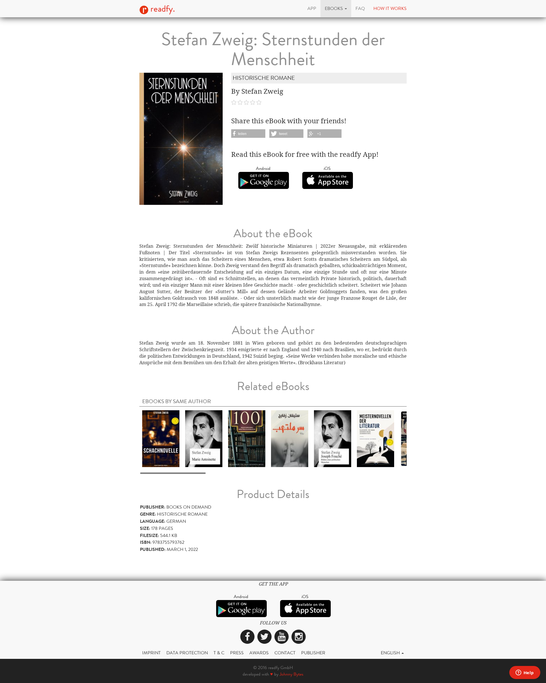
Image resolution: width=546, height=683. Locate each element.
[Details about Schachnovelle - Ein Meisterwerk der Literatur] (160, 438)
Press (237, 652)
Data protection (187, 652)
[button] (335, 8)
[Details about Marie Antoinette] (203, 438)
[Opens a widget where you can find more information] (524, 673)
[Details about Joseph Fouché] (332, 438)
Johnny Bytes (291, 674)
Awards (259, 652)
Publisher (313, 652)
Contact (284, 652)
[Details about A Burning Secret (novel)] (289, 438)
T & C (219, 652)
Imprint (151, 652)
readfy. (161, 8)
